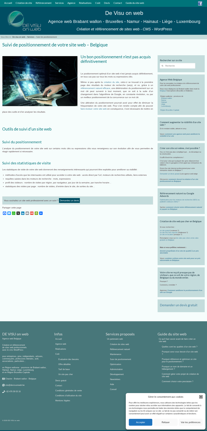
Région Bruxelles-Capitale (169, 110)
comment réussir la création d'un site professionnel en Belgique (179, 180)
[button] (200, 396)
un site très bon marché (168, 232)
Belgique (163, 91)
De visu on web (18, 37)
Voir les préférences (190, 422)
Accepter (140, 422)
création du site (111, 82)
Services (30, 37)
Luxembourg (165, 106)
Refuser (166, 422)
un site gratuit (165, 230)
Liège (163, 104)
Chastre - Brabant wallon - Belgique (20, 379)
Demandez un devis (69, 200)
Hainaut (164, 102)
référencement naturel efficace (95, 88)
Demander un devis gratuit (169, 174)
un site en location (166, 234)
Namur (163, 100)
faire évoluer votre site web (94, 109)
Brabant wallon (166, 98)
